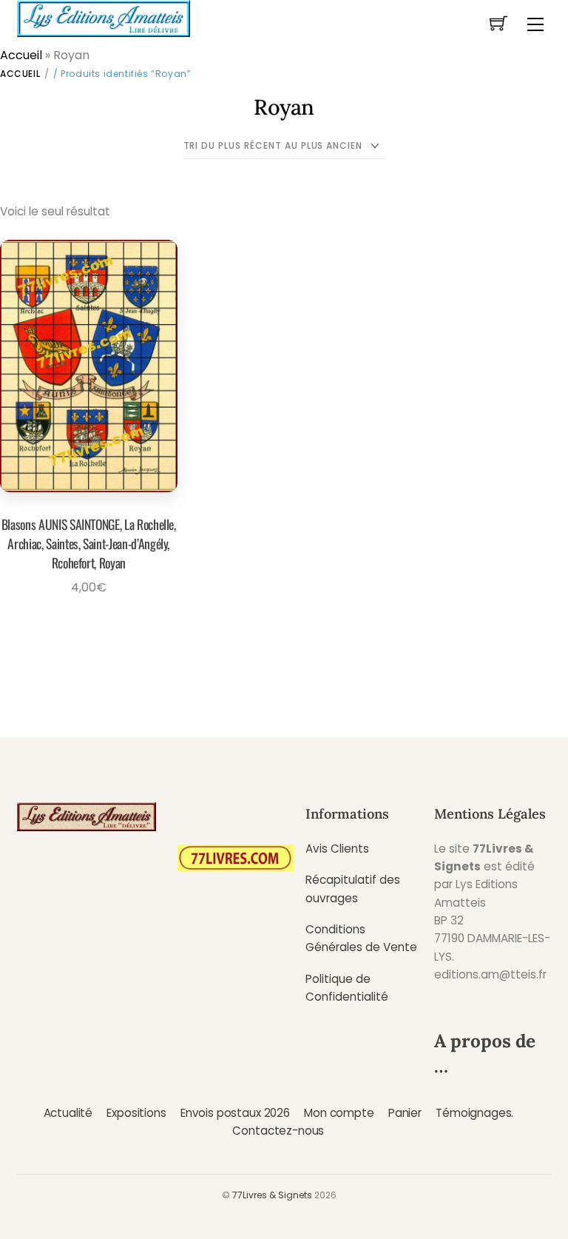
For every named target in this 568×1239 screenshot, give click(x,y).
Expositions (136, 1113)
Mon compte (338, 1113)
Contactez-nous (278, 1130)
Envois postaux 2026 (235, 1113)
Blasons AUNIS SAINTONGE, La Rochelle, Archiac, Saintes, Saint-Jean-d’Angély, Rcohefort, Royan (88, 543)
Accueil (21, 55)
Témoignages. (474, 1113)
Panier (405, 1113)
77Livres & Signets (272, 1195)
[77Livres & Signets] (103, 17)
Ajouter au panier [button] (83, 621)
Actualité (68, 1113)
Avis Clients (337, 848)
